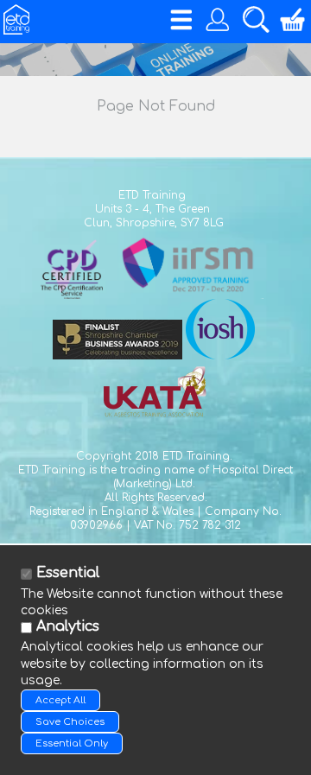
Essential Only (71, 743)
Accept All (60, 700)
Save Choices (70, 721)
